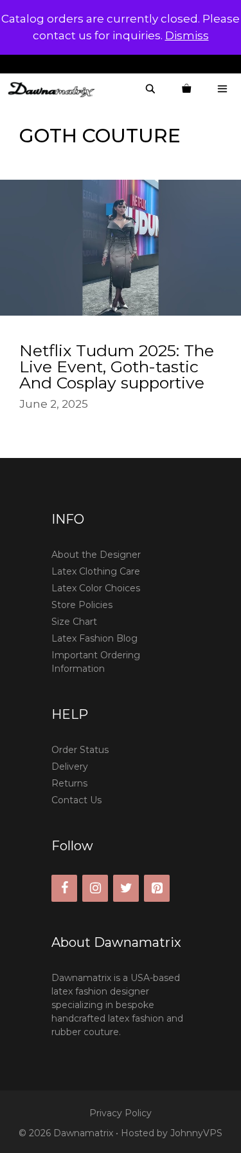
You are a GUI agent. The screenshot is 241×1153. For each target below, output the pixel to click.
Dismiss (187, 35)
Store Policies (81, 605)
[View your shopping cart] (186, 89)
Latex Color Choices (95, 588)
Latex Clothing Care (95, 571)
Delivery (69, 766)
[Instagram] (95, 888)
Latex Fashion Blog (94, 638)
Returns (69, 783)
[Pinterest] (157, 888)
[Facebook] (64, 888)
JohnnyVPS (196, 1133)
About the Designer (96, 554)
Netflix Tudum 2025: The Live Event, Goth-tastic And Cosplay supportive (116, 366)
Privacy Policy (120, 1113)
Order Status (80, 750)
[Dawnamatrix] (54, 89)
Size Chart (74, 621)
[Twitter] (126, 888)
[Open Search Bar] (150, 89)
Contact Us (76, 800)
